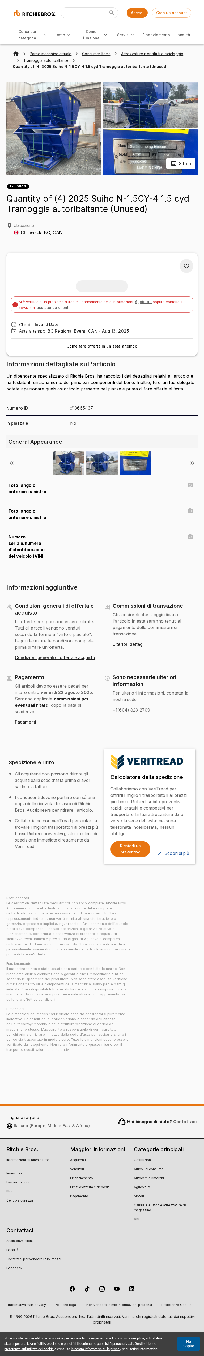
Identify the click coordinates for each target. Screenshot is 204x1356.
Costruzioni (143, 1160)
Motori (139, 1196)
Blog (10, 1191)
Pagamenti (25, 722)
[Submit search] (112, 13)
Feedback (14, 1268)
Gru (136, 1219)
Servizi (123, 34)
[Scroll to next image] (192, 463)
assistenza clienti (53, 307)
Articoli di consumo (149, 1169)
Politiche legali (66, 1305)
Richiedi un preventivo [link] (130, 849)
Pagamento (79, 1196)
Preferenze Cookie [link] (177, 1305)
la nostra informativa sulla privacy (96, 1349)
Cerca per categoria (27, 34)
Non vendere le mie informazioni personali (119, 1305)
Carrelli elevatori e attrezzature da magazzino (160, 1208)
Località (182, 34)
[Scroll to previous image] (11, 463)
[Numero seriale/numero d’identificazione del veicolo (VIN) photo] (190, 537)
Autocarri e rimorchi (149, 1178)
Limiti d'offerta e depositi (90, 1187)
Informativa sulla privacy (27, 1305)
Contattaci (185, 1121)
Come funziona (91, 34)
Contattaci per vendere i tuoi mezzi (33, 1259)
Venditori (77, 1169)
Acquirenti (78, 1160)
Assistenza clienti (20, 1241)
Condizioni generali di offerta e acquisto (55, 658)
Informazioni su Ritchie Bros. (28, 1160)
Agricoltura (142, 1187)
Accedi (137, 12)
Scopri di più (176, 853)
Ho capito (188, 1343)
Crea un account (171, 12)
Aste (61, 34)
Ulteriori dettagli (129, 644)
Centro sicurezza (19, 1200)
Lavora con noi (17, 1182)
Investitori (14, 1173)
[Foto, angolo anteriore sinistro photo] (190, 485)
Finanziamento (156, 34)
